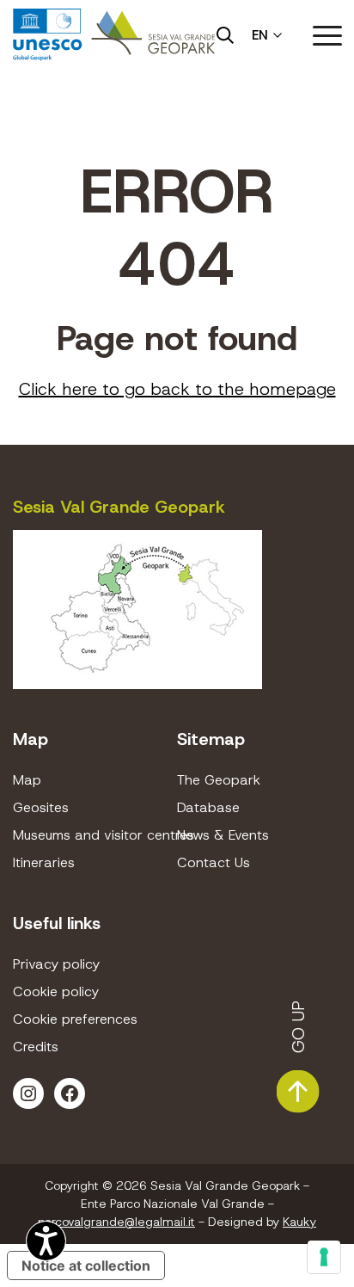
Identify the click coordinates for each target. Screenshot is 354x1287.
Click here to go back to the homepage (177, 389)
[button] (327, 35)
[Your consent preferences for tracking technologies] (324, 1257)
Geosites (41, 807)
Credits (35, 1047)
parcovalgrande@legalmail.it (116, 1221)
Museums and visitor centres (95, 835)
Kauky (299, 1221)
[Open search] (225, 35)
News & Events (223, 835)
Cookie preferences (75, 1019)
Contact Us (213, 862)
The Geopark (218, 780)
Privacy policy (56, 964)
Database (208, 807)
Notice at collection (85, 1265)
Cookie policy (56, 991)
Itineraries (44, 862)
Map (27, 780)
